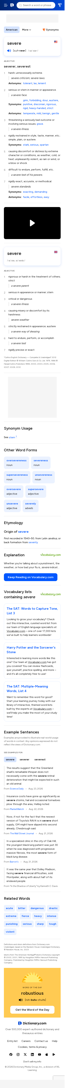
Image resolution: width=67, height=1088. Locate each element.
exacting (28, 191)
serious (34, 144)
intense (51, 916)
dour (45, 100)
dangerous (37, 908)
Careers (26, 1041)
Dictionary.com (12, 5)
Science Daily (17, 788)
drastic (53, 908)
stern (13, 437)
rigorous (51, 104)
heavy (38, 916)
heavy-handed (37, 108)
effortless (36, 197)
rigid (25, 108)
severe (23, 532)
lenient (42, 83)
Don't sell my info (32, 1061)
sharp (40, 923)
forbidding (35, 100)
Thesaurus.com (60, 5)
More (25, 29)
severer (24, 759)
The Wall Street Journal (22, 833)
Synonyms (52, 29)
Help (54, 1041)
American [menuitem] (12, 29)
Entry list (12, 1041)
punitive (27, 104)
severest (40, 759)
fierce (25, 916)
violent (10, 931)
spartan (44, 144)
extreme (11, 916)
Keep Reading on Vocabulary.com (31, 577)
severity (33, 542)
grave (40, 123)
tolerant (27, 83)
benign (46, 113)
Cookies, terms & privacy (32, 1046)
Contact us (41, 1041)
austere (53, 100)
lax (35, 83)
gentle (55, 113)
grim (25, 100)
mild (39, 113)
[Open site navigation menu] (6, 5)
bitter (21, 908)
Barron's (14, 861)
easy (46, 197)
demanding (40, 191)
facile (26, 197)
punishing (12, 923)
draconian (39, 104)
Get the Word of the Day (32, 1010)
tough (52, 923)
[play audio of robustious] (21, 1000)
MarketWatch (17, 809)
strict (50, 108)
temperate (29, 113)
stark (26, 144)
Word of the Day (32, 987)
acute (9, 908)
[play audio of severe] (9, 51)
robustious (32, 993)
